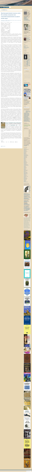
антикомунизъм (10, 20)
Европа (24, 158)
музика (24, 181)
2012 (4, 7)
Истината (25, 163)
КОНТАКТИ (26, 126)
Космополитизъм (26, 165)
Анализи (25, 148)
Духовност (25, 157)
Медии (7, 20)
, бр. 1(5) (28, 60)
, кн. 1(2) (29, 56)
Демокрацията (25, 155)
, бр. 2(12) (28, 61)
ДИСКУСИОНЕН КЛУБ (16, 2)
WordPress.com (25, 48)
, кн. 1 (29, 54)
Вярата (24, 153)
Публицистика (25, 173)
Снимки (25, 175)
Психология (25, 172)
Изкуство (25, 161)
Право (24, 171)
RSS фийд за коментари (26, 47)
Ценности (25, 179)
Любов (24, 166)
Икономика (25, 162)
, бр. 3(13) (28, 62)
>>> (27, 16)
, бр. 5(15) (28, 63)
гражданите (15, 20)
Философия (25, 178)
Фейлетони (25, 177)
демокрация (18, 20)
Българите (25, 151)
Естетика (25, 159)
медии (20, 20)
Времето (25, 152)
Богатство (25, 150)
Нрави (24, 169)
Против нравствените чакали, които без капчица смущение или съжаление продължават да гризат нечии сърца (11, 15)
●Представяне (25, 99)
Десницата (25, 156)
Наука (24, 168)
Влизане (25, 46)
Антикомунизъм (26, 149)
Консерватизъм (25, 164)
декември (7, 7)
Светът (24, 174)
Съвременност (25, 176)
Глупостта (25, 154)
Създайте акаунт (26, 45)
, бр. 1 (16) (28, 64)
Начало (1, 7)
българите (13, 20)
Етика (24, 160)
